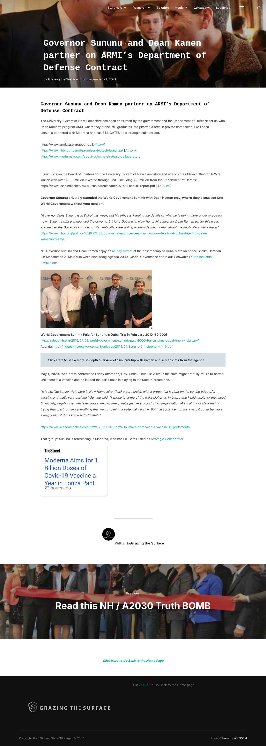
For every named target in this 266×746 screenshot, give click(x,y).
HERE (145, 685)
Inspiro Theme (220, 738)
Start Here (114, 8)
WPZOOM (240, 738)
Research (139, 8)
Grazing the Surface (63, 79)
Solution (163, 8)
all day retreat (122, 251)
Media (179, 8)
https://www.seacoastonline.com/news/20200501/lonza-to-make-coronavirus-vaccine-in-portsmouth (115, 427)
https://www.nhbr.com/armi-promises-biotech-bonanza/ (82, 150)
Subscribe (223, 8)
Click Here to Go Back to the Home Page (133, 661)
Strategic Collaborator (167, 439)
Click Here (55, 360)
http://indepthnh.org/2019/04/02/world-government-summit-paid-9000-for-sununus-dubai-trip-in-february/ (120, 340)
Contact (200, 8)
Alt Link (130, 150)
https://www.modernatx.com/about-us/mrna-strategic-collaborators (90, 156)
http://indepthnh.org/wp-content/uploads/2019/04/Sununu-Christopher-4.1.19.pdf (113, 346)
